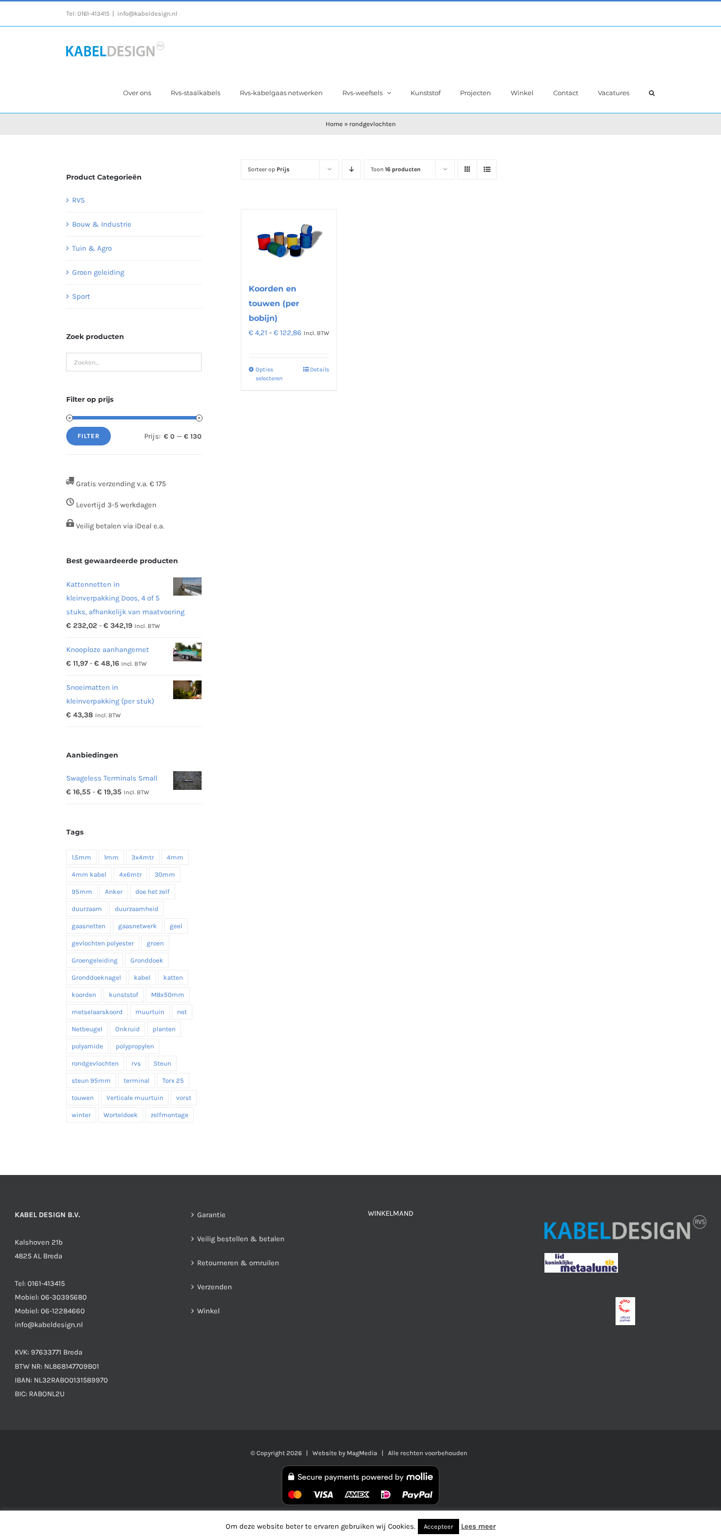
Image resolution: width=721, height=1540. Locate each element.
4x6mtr (130, 874)
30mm (164, 874)
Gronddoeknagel (96, 977)
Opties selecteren (269, 374)
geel (176, 926)
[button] (652, 92)
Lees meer (478, 1526)
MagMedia (362, 1453)
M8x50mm (167, 994)
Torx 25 (173, 1080)
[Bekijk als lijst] (486, 169)
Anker (114, 891)
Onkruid (127, 1029)
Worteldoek (120, 1115)
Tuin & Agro (92, 248)
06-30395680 (64, 1297)
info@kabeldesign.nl (147, 13)
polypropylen (135, 1046)
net (182, 1012)
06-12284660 (63, 1310)
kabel (142, 977)
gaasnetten (88, 926)
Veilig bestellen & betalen (240, 1238)
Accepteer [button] (438, 1526)
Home (334, 124)
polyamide (87, 1046)
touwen (83, 1097)
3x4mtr (142, 857)
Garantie (211, 1214)
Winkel (208, 1310)
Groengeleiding (95, 960)
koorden (84, 994)
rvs (136, 1063)
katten (173, 977)
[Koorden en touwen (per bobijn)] (288, 240)
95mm (82, 891)
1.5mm (81, 857)
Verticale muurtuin (134, 1097)
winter (81, 1115)
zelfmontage (169, 1115)
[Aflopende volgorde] (351, 169)
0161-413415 (93, 13)
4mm (175, 857)
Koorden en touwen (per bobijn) (274, 303)
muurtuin (149, 1012)
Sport (81, 296)
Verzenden (214, 1286)
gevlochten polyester (103, 943)
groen (155, 943)
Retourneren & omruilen (238, 1262)
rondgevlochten (95, 1063)
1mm (111, 857)
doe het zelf (152, 891)
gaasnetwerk (137, 926)
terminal (137, 1080)
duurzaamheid (136, 909)
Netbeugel (87, 1029)
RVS (78, 200)
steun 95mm (91, 1080)
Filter (88, 436)
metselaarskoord (97, 1012)
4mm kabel (89, 874)
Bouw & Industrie (101, 224)
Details (319, 369)
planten (164, 1029)
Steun (162, 1063)
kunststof (123, 994)
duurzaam (87, 909)
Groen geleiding (98, 272)
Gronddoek (146, 960)
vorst (183, 1097)
